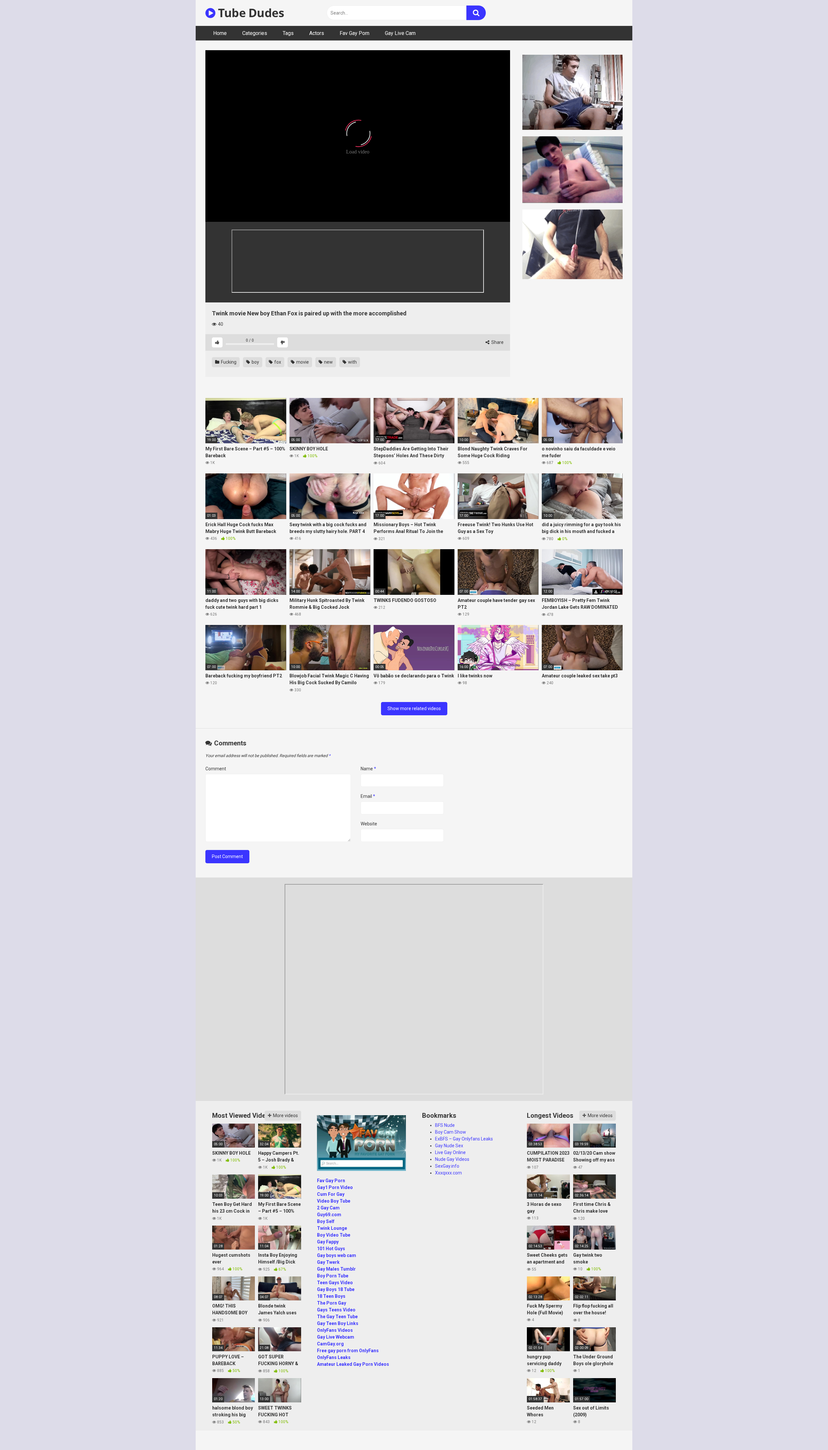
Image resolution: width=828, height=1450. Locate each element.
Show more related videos (414, 708)
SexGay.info (447, 1166)
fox (277, 362)
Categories (254, 33)
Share (497, 342)
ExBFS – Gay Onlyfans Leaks (464, 1138)
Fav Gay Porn (354, 33)
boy (255, 362)
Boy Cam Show (450, 1132)
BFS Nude (445, 1125)
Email (368, 796)
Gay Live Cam (400, 33)
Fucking (228, 362)
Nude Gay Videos (452, 1159)
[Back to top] (806, 1430)
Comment (215, 768)
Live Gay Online (450, 1152)
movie (302, 362)
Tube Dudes (249, 13)
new (328, 362)
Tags (288, 33)
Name (368, 768)
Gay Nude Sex (449, 1145)
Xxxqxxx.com (448, 1172)
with (352, 362)
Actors (316, 33)
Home (220, 33)
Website (369, 823)
